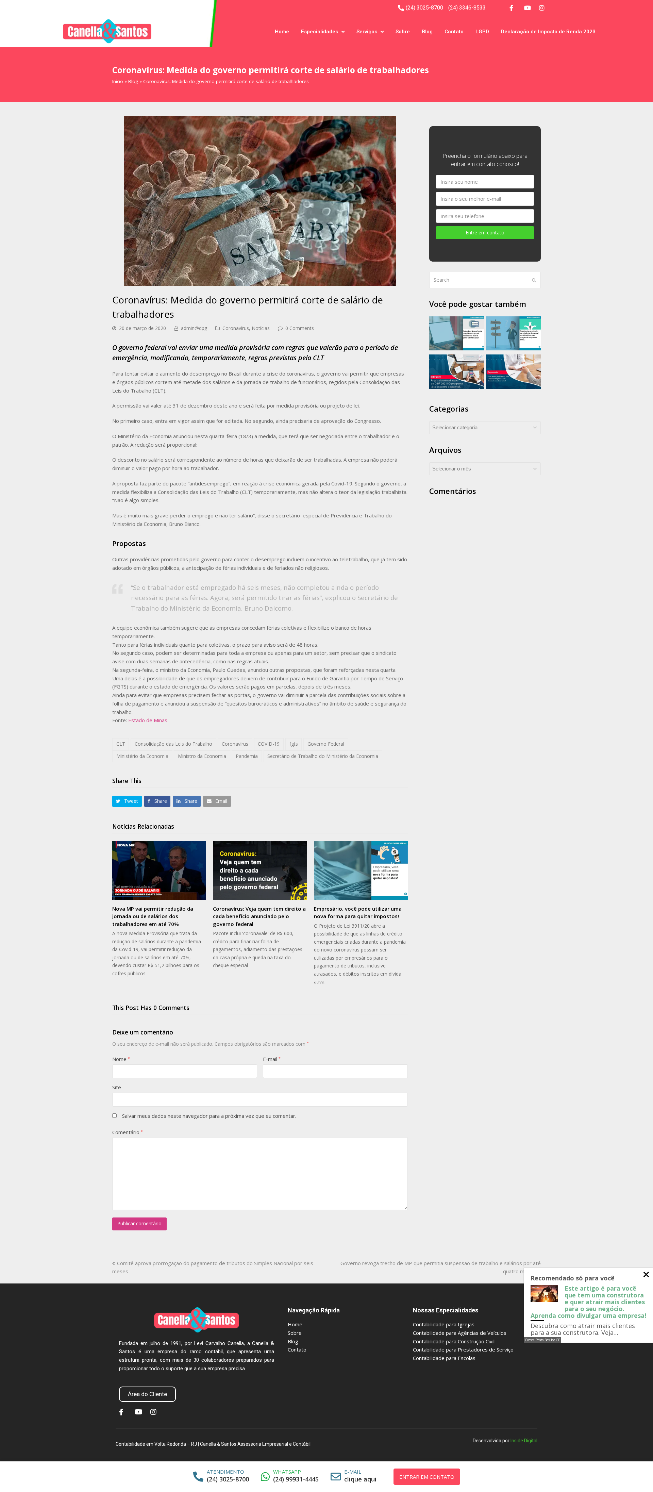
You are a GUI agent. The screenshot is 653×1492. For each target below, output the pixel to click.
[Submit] (534, 280)
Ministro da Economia (202, 756)
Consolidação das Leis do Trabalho (173, 744)
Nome (121, 1059)
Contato (454, 32)
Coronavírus (235, 328)
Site (116, 1087)
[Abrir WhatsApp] (636, 1474)
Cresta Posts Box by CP (542, 1340)
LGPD (482, 32)
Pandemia (247, 756)
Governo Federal (325, 744)
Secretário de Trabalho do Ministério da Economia (322, 756)
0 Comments (299, 328)
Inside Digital (523, 1440)
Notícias (261, 328)
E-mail (272, 1059)
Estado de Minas (147, 720)
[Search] (485, 280)
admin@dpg (194, 328)
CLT (120, 744)
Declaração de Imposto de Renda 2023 (548, 32)
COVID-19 (269, 744)
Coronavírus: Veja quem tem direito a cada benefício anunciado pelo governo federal (259, 916)
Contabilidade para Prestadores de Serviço (463, 1349)
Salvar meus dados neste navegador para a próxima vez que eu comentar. (209, 1115)
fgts (293, 744)
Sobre (403, 32)
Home (282, 32)
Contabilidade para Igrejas (443, 1324)
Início (117, 81)
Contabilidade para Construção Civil (454, 1341)
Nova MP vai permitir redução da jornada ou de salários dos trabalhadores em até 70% (152, 916)
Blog (427, 32)
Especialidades (319, 32)
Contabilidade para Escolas (444, 1358)
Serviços (366, 32)
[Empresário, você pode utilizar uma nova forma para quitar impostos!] (361, 870)
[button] (127, 801)
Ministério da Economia (142, 756)
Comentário (127, 1132)
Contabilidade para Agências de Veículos (459, 1332)
